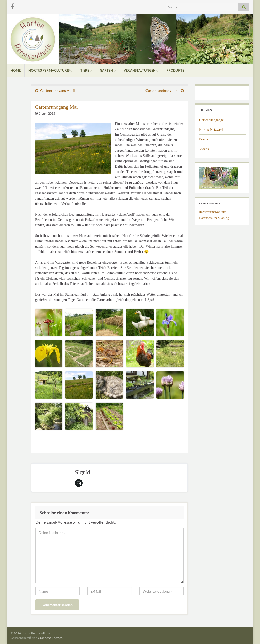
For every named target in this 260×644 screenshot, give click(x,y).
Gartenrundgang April (57, 90)
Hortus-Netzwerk (211, 130)
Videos (204, 149)
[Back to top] (248, 632)
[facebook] (12, 5)
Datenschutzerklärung (214, 218)
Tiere (85, 70)
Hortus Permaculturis (49, 70)
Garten (107, 70)
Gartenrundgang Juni (162, 90)
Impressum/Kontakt (212, 212)
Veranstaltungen (140, 70)
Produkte (175, 70)
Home (16, 70)
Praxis (203, 139)
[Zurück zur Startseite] (130, 39)
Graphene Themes (50, 638)
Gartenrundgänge (211, 120)
